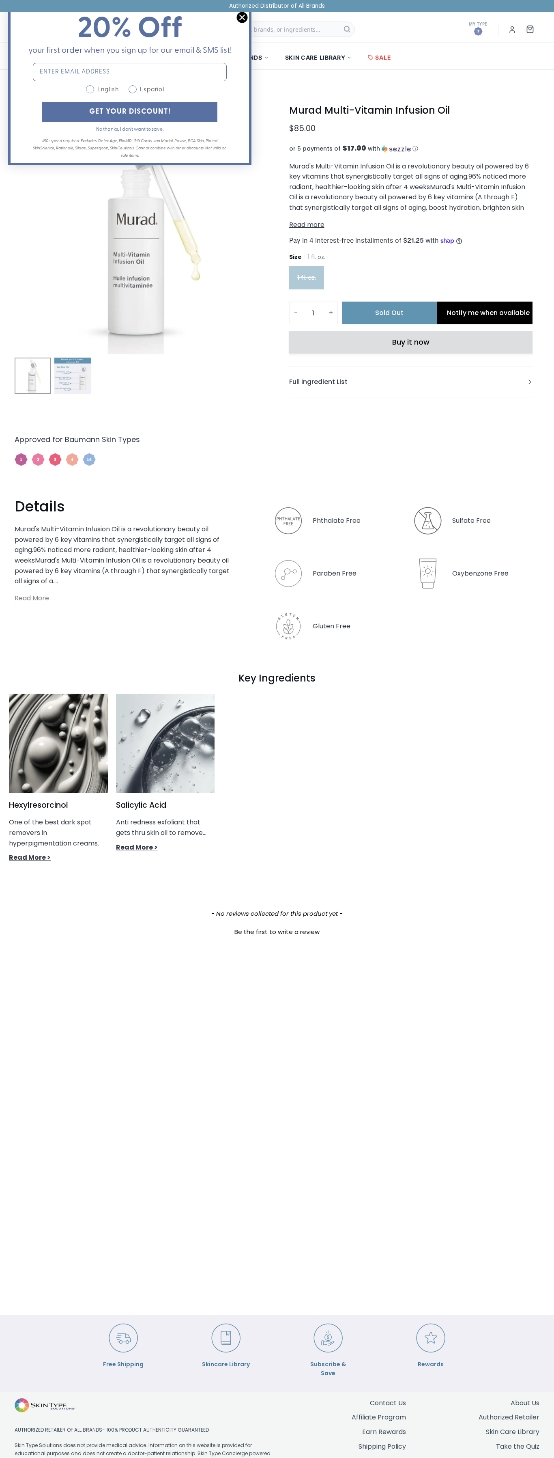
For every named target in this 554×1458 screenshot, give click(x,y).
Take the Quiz (517, 1446)
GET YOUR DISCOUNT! (130, 112)
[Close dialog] (242, 17)
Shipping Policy (382, 1446)
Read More (32, 598)
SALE (383, 57)
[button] (411, 149)
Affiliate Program (379, 1417)
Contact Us (388, 1403)
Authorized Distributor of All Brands (277, 6)
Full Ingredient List (318, 381)
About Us (525, 1403)
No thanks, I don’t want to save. (129, 129)
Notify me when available (488, 312)
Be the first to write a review (277, 931)
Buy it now (410, 342)
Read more (306, 224)
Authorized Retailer (509, 1417)
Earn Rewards (384, 1431)
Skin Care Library (512, 1431)
